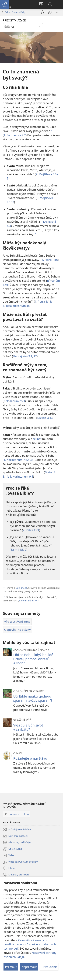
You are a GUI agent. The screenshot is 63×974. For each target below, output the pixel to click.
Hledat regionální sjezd (17, 843)
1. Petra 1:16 (49, 260)
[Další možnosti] (58, 12)
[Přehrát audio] (42, 12)
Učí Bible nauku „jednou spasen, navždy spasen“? (32, 698)
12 (35, 356)
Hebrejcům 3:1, (23, 356)
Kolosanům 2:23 (14, 401)
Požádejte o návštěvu (30, 758)
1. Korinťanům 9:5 (21, 476)
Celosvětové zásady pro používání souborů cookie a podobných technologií (30, 944)
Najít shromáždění (15, 836)
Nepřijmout (29, 967)
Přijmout (11, 967)
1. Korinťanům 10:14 (29, 600)
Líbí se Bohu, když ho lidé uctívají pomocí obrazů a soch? (33, 658)
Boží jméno (21, 587)
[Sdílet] (50, 12)
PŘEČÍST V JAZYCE (14, 20)
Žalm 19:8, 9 (18, 550)
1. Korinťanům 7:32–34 (18, 460)
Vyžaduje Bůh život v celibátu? (28, 727)
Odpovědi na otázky (15, 12)
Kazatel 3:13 (45, 418)
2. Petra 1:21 (31, 530)
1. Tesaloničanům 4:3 (16, 306)
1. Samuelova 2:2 (15, 135)
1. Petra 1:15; (43, 302)
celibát (37, 439)
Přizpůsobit (49, 967)
